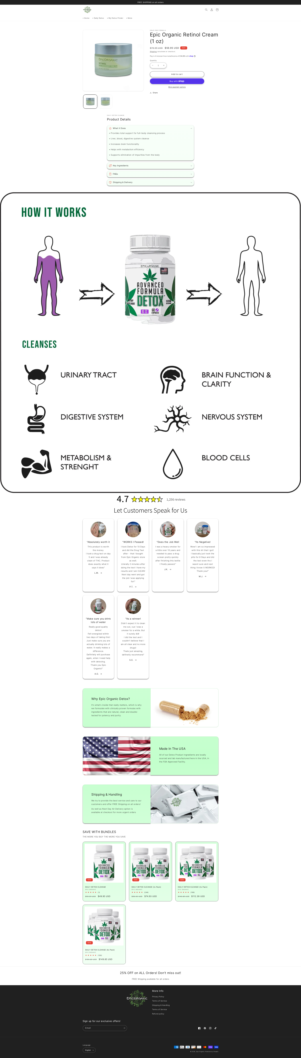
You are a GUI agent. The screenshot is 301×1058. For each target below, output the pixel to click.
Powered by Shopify (211, 1051)
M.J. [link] (201, 576)
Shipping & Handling (161, 1005)
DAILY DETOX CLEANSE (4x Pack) (100, 950)
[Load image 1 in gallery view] (90, 102)
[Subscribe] (124, 1028)
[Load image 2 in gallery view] (105, 102)
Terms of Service (159, 1001)
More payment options (177, 87)
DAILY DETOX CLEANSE (95, 887)
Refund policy (158, 1014)
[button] (206, 9)
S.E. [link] (131, 660)
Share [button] (155, 93)
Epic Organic (200, 1051)
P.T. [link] (131, 587)
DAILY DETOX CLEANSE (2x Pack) (146, 887)
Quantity (153, 60)
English (88, 1050)
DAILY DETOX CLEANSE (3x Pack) (192, 887)
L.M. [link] (96, 573)
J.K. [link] (166, 569)
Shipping (153, 51)
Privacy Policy (158, 997)
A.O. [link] (97, 674)
